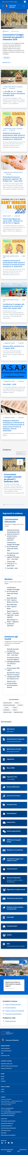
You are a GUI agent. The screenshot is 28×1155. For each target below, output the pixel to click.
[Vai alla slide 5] (11, 504)
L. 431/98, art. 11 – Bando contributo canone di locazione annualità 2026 (14, 93)
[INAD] (14, 945)
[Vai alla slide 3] (7, 504)
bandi (6, 172)
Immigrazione (6, 710)
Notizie (2, 1076)
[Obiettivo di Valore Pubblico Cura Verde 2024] (14, 908)
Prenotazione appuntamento (8, 1121)
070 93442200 (9, 1108)
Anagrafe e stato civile (6, 1063)
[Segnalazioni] (14, 759)
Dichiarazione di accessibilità (8, 1135)
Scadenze (3, 1081)
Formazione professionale (9, 705)
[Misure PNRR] (14, 768)
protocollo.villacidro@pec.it (7, 1115)
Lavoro (6, 707)
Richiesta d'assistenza (6, 1125)
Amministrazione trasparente (8, 1128)
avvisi (4, 88)
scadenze (19, 87)
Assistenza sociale (7, 703)
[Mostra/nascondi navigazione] (3, 6)
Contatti (9, 1151)
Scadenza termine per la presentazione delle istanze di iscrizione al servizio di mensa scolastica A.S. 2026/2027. (14, 136)
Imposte (15, 710)
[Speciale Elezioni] (14, 814)
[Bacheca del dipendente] (14, 879)
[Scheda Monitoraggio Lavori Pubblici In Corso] (14, 860)
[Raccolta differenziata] (14, 787)
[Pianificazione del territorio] (14, 899)
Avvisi (2, 1079)
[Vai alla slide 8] (16, 504)
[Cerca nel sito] (24, 6)
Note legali (3, 1133)
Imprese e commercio (6, 1068)
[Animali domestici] (14, 869)
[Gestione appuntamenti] (14, 831)
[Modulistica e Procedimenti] (14, 850)
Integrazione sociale (18, 712)
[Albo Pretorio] (14, 730)
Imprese (15, 707)
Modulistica (17, 967)
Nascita (17, 703)
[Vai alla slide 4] (9, 504)
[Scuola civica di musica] (14, 796)
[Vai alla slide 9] (18, 504)
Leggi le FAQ (4, 1118)
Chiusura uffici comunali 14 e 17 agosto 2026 (13, 347)
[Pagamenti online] (14, 778)
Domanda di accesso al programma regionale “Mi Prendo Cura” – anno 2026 (12, 179)
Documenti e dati (5, 1055)
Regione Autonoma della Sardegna (9, 2)
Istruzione (20, 705)
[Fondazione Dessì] (14, 926)
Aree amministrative (6, 1051)
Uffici (10, 971)
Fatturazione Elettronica (7, 1149)
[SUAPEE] (14, 935)
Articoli (5, 967)
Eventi (11, 967)
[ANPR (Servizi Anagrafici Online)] (14, 841)
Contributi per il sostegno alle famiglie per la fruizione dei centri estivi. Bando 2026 (13, 306)
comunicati (7, 343)
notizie (14, 87)
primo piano (7, 87)
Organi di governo (5, 1048)
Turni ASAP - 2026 (9, 384)
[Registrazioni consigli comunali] (14, 890)
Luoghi (2, 1089)
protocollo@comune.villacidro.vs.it (12, 1112)
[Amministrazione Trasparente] (14, 740)
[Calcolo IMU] (14, 918)
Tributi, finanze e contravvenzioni (9, 1066)
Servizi (5, 971)
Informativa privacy (6, 1130)
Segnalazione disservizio (7, 1123)
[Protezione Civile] (14, 805)
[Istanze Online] (14, 823)
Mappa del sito (23, 1149)
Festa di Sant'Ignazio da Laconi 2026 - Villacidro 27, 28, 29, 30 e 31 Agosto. (13, 221)
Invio (22, 962)
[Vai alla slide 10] (20, 504)
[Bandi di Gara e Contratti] (14, 750)
